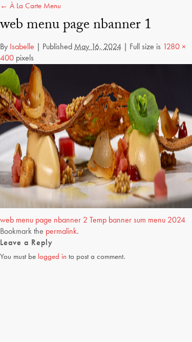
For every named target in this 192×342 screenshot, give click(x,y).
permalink (61, 231)
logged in (52, 256)
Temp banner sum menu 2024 (137, 219)
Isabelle (22, 46)
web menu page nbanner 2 (44, 219)
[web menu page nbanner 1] (96, 135)
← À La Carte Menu (30, 6)
